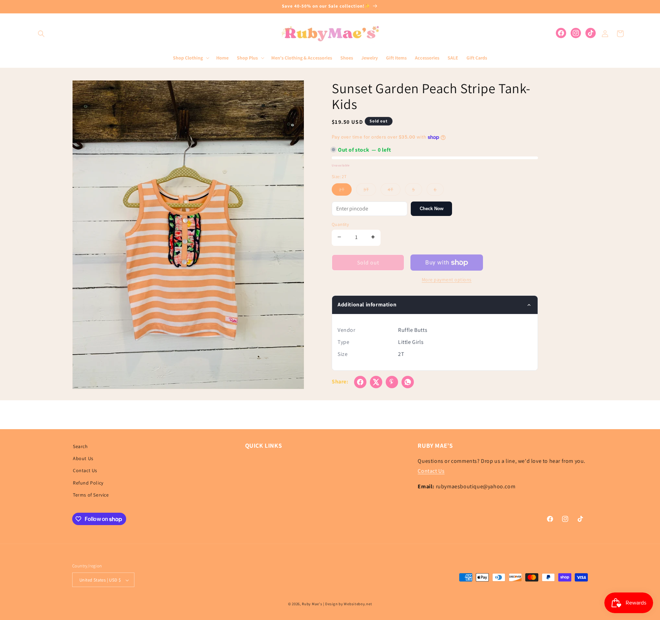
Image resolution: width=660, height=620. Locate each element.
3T (369, 191)
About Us (83, 458)
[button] (41, 33)
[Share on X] (376, 382)
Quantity (340, 224)
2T (345, 191)
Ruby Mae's (312, 604)
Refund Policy (88, 483)
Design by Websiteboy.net (348, 604)
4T (394, 191)
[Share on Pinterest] (392, 382)
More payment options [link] (447, 279)
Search (80, 446)
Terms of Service (91, 495)
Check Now (431, 208)
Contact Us (85, 471)
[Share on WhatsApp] (408, 382)
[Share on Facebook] (360, 382)
